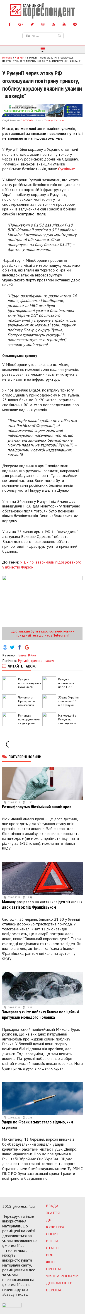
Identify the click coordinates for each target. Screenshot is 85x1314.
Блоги (52, 1241)
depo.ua (53, 1290)
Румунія (23, 660)
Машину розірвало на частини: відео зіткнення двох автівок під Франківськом (42, 904)
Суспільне (66, 168)
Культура (55, 1226)
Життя (53, 1212)
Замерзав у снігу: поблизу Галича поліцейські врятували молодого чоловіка (40, 1014)
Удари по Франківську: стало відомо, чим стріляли (37, 1124)
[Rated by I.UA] (12, 1306)
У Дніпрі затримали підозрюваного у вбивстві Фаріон (41, 564)
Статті (52, 1248)
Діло (50, 1219)
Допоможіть (59, 1283)
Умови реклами (62, 1276)
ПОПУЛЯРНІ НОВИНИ (24, 756)
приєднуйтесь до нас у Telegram (42, 635)
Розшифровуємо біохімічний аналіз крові (37, 806)
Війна (22, 655)
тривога (36, 660)
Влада (52, 1205)
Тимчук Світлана (54, 120)
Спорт (52, 1233)
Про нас (54, 1269)
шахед (49, 660)
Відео (51, 1255)
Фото (51, 1262)
